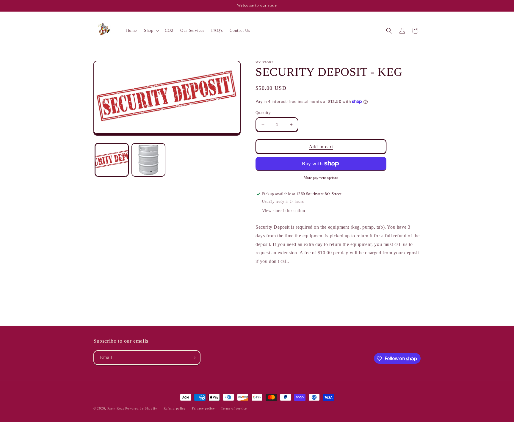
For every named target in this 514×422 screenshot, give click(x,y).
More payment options (321, 178)
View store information (283, 210)
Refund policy (175, 408)
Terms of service (234, 408)
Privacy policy (203, 408)
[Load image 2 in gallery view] (148, 160)
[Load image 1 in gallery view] (111, 160)
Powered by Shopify (141, 408)
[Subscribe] (193, 358)
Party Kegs (116, 408)
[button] (150, 30)
